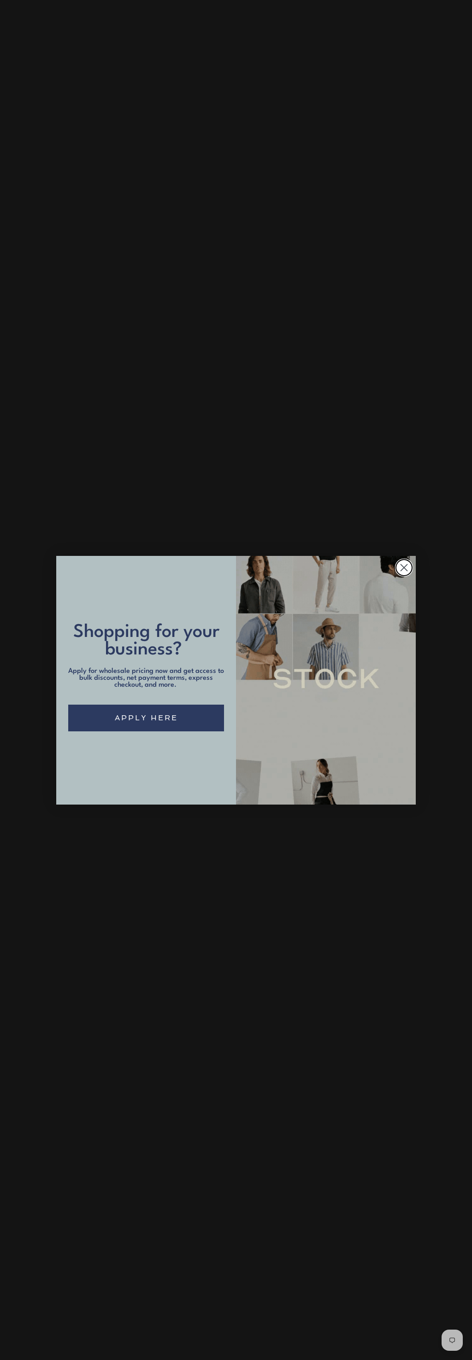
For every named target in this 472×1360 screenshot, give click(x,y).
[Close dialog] (404, 568)
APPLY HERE (146, 717)
